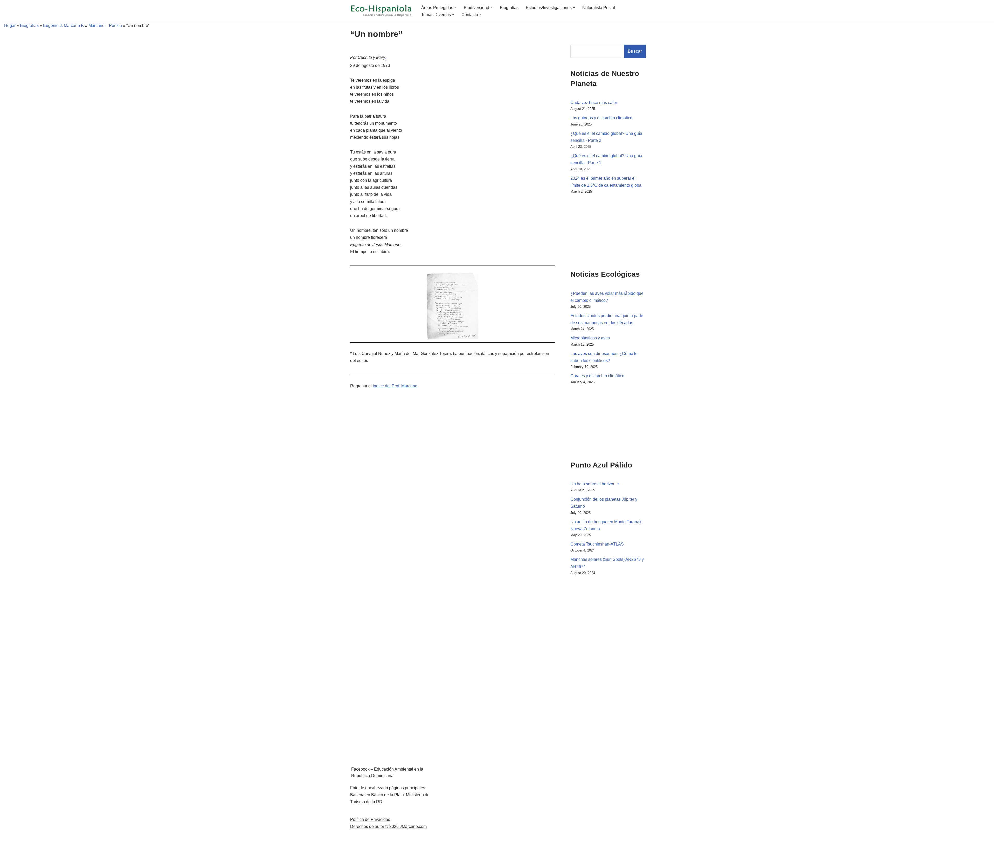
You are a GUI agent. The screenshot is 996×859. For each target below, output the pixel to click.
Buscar (635, 51)
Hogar (8, 25)
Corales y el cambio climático (597, 376)
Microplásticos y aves (590, 338)
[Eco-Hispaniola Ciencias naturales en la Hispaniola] (381, 11)
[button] (455, 7)
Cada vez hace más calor (593, 102)
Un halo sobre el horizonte (594, 484)
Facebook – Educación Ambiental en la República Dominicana (387, 772)
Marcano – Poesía (105, 25)
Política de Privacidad (370, 819)
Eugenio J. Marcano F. (63, 25)
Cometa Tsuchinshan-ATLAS (597, 544)
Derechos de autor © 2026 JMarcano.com (388, 826)
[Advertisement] (596, 231)
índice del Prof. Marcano (395, 386)
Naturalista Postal (598, 7)
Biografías (509, 7)
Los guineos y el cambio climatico (601, 118)
